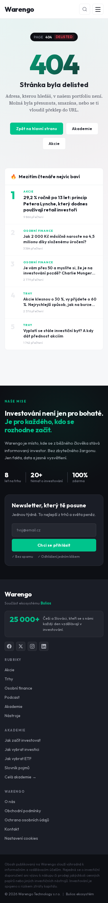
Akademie (82, 128)
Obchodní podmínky (23, 810)
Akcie (54, 143)
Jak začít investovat (23, 740)
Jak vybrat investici (22, 749)
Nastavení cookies (21, 838)
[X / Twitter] (20, 646)
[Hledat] (84, 9)
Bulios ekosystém (80, 894)
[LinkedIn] (43, 646)
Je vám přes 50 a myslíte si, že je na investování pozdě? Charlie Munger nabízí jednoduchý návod (57, 273)
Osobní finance (18, 688)
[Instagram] (32, 646)
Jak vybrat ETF (18, 758)
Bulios (46, 603)
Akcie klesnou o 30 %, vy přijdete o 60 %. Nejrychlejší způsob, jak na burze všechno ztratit (59, 305)
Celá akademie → (20, 777)
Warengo (19, 9)
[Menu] (97, 9)
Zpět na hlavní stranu (36, 128)
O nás (10, 801)
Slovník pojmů (17, 767)
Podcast (12, 697)
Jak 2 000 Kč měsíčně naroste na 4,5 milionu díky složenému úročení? (58, 239)
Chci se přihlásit (53, 545)
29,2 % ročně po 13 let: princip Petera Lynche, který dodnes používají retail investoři (55, 204)
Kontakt (12, 829)
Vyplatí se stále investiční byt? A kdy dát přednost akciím (58, 333)
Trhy (9, 679)
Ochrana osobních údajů (27, 819)
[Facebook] (9, 646)
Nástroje (12, 715)
